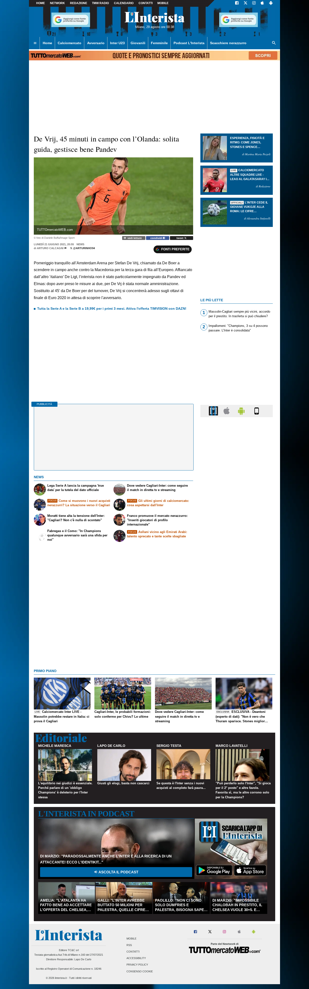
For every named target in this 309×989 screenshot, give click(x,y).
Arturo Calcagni (50, 248)
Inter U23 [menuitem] (117, 43)
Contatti (133, 951)
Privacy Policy (137, 964)
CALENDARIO (123, 3)
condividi (156, 238)
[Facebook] (237, 3)
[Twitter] (245, 3)
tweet (180, 238)
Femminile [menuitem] (159, 43)
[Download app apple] (262, 3)
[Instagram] (254, 3)
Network (57, 3)
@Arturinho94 (83, 248)
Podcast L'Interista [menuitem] (189, 43)
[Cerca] (274, 43)
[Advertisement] (236, 608)
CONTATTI (146, 3)
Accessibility (136, 958)
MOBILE (163, 3)
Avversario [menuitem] (96, 43)
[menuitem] (35, 43)
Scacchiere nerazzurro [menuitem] (228, 43)
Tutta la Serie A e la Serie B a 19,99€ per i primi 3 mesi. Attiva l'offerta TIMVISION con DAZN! (111, 308)
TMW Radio (100, 3)
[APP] (214, 411)
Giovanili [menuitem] (138, 43)
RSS (129, 945)
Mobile (131, 938)
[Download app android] (270, 3)
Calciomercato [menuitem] (69, 43)
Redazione (78, 3)
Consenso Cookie (139, 971)
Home (40, 3)
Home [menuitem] (47, 43)
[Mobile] (256, 411)
